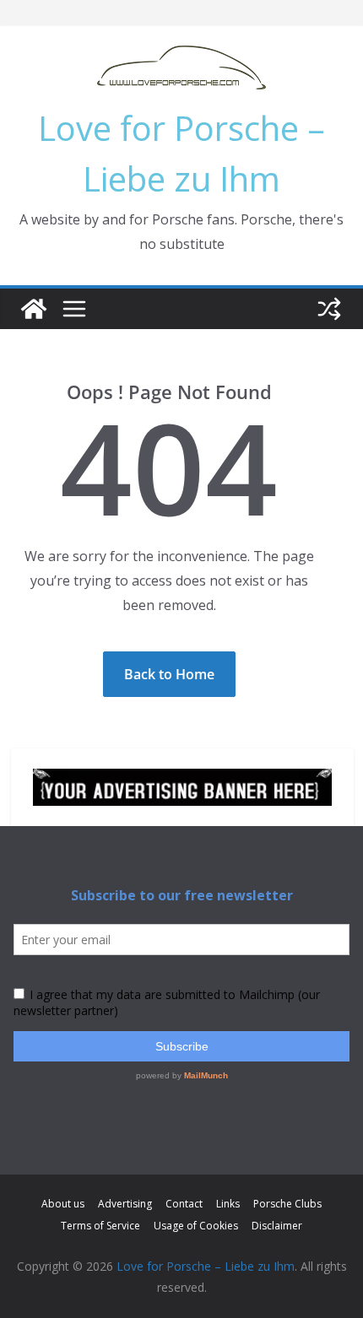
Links (228, 1203)
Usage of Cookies (196, 1225)
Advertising (125, 1203)
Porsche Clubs (287, 1203)
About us (62, 1203)
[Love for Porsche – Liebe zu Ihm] (34, 309)
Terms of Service (100, 1225)
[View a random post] (329, 309)
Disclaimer (277, 1225)
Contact (184, 1203)
